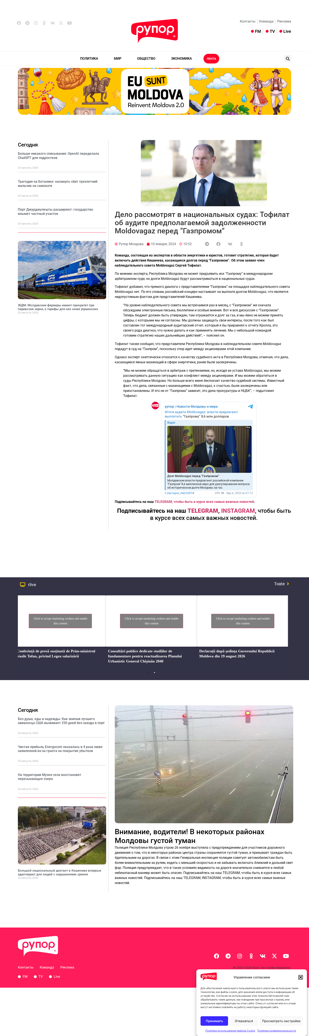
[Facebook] (19, 23)
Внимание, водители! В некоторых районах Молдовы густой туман (189, 836)
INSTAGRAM (238, 510)
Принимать (214, 1021)
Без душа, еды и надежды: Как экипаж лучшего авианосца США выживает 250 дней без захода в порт (61, 721)
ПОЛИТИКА (89, 59)
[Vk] (52, 23)
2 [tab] (154, 672)
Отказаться (244, 1021)
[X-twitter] (61, 23)
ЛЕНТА (211, 58)
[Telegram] (27, 23)
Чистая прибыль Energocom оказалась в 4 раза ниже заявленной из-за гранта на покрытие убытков (60, 749)
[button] (300, 977)
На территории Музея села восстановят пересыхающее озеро (49, 777)
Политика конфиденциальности (276, 1030)
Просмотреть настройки (281, 1021)
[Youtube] (69, 23)
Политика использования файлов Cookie (230, 1030)
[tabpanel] (60, 630)
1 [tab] (148, 672)
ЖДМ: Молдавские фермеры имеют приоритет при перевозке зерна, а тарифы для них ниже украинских (58, 307)
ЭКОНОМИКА (181, 59)
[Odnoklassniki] (44, 23)
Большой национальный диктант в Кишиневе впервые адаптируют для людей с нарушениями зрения (59, 872)
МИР (117, 59)
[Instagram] (36, 23)
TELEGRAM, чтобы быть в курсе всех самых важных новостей (204, 502)
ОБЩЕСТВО (146, 59)
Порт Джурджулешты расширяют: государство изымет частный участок (55, 211)
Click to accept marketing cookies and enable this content (60, 621)
